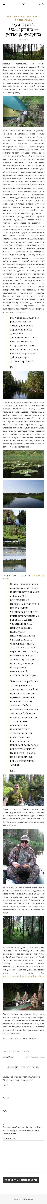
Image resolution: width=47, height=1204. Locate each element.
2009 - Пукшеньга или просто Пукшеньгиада (23, 18)
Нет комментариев (35, 1057)
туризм (26, 1051)
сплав (17, 1051)
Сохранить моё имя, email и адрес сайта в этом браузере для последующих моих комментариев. (22, 1130)
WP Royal (29, 1199)
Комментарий (9, 1138)
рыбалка (7, 1051)
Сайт (5, 1111)
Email (6, 1098)
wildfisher (10, 1057)
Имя (5, 1085)
